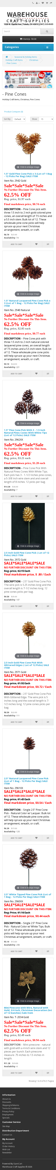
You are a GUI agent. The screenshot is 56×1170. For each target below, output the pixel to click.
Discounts (6, 1102)
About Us (6, 1099)
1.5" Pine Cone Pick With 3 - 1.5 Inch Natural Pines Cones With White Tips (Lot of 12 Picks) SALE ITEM (25, 432)
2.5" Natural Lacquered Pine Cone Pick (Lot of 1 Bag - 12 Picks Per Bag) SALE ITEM (26, 781)
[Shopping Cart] (47, 3)
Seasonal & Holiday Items (25, 57)
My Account (7, 1143)
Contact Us (7, 1134)
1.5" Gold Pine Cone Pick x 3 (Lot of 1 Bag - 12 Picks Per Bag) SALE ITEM (28, 175)
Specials (5, 1117)
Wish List (6, 1149)
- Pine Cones (11, 63)
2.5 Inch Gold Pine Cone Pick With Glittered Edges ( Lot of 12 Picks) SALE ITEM (26, 665)
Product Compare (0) (13, 111)
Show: (34, 119)
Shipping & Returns (10, 1105)
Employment (7, 1114)
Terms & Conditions (11, 1108)
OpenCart (17, 1163)
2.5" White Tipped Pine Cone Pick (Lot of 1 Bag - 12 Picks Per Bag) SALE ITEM (27, 896)
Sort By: (7, 119)
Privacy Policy (8, 1111)
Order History (8, 1146)
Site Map (6, 1126)
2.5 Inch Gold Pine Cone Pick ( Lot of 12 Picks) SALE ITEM (26, 554)
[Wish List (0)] (43, 3)
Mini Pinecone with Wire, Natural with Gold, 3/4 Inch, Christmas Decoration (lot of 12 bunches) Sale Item (28, 1010)
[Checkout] (51, 3)
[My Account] (38, 3)
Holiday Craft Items (14, 60)
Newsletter (7, 1152)
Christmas (33, 60)
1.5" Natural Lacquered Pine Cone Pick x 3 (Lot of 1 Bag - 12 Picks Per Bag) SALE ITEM (27, 303)
